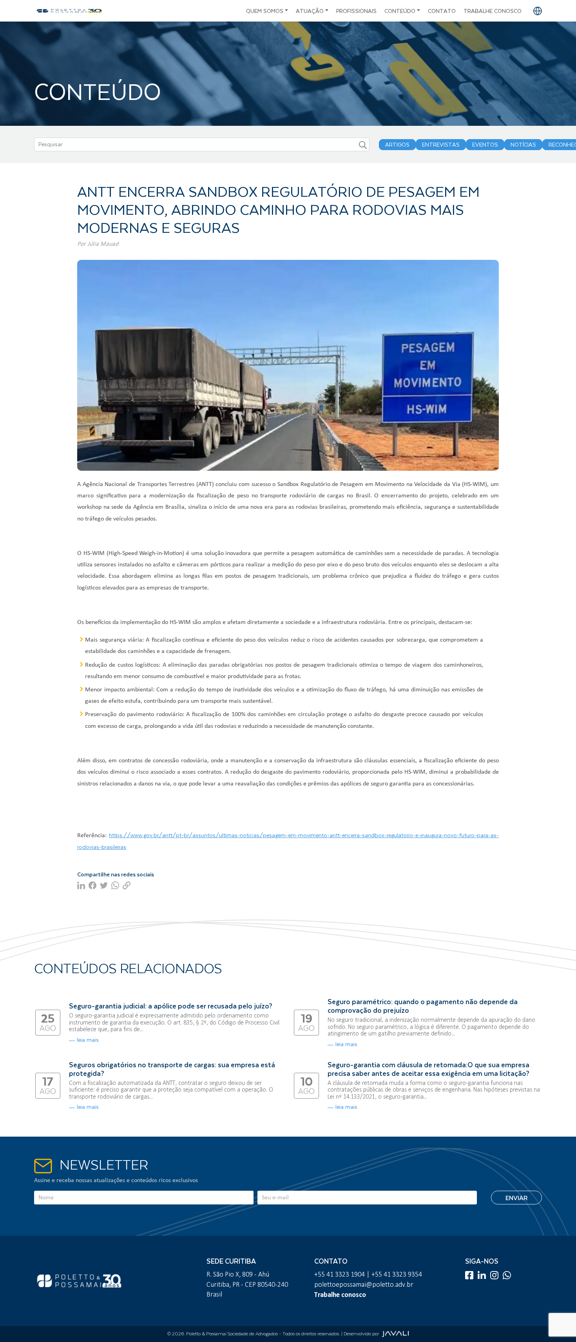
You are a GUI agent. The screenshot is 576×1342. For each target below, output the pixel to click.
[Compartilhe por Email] (127, 884)
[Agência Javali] (394, 1334)
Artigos (397, 144)
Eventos (485, 144)
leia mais (88, 1040)
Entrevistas (441, 144)
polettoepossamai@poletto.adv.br (363, 1284)
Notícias (523, 144)
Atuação (310, 11)
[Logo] (69, 11)
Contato (442, 11)
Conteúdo (399, 11)
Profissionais (356, 11)
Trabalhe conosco (493, 11)
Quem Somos (264, 11)
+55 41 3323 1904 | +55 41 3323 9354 (368, 1274)
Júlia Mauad (102, 243)
